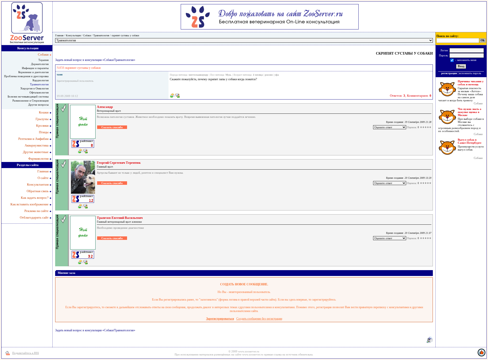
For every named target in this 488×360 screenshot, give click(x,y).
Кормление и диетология (33, 72)
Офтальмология (39, 92)
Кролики (42, 125)
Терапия (43, 59)
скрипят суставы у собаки (125, 35)
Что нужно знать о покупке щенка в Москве (469, 112)
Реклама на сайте (36, 211)
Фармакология (38, 158)
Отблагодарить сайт (34, 217)
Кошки (44, 112)
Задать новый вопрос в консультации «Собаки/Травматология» (95, 60)
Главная (59, 35)
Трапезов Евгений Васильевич (120, 218)
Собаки (87, 35)
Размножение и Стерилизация (30, 100)
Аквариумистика (37, 145)
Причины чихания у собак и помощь (471, 83)
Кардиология (41, 80)
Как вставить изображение (29, 204)
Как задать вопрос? (35, 198)
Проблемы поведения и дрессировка (26, 76)
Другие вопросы (38, 104)
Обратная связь (38, 191)
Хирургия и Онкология (34, 88)
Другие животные (36, 152)
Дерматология (40, 64)
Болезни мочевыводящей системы (28, 96)
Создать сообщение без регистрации (259, 318)
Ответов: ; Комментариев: (410, 95)
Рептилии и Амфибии (33, 139)
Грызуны (42, 119)
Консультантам (38, 184)
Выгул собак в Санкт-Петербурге (469, 141)
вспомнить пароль (470, 73)
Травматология (101, 35)
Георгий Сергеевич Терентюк (119, 163)
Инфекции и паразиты (35, 68)
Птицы (44, 132)
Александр (105, 107)
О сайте (43, 178)
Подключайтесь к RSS (25, 352)
